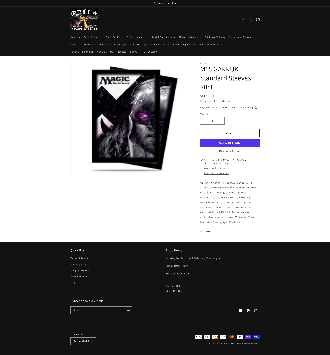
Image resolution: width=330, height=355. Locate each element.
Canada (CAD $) (82, 341)
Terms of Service (79, 258)
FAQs (73, 282)
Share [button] (207, 231)
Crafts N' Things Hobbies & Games (229, 343)
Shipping (204, 101)
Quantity (204, 113)
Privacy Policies (78, 276)
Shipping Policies (79, 270)
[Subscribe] (128, 310)
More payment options (229, 151)
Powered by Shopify (251, 343)
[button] (75, 37)
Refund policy (78, 264)
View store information (216, 173)
